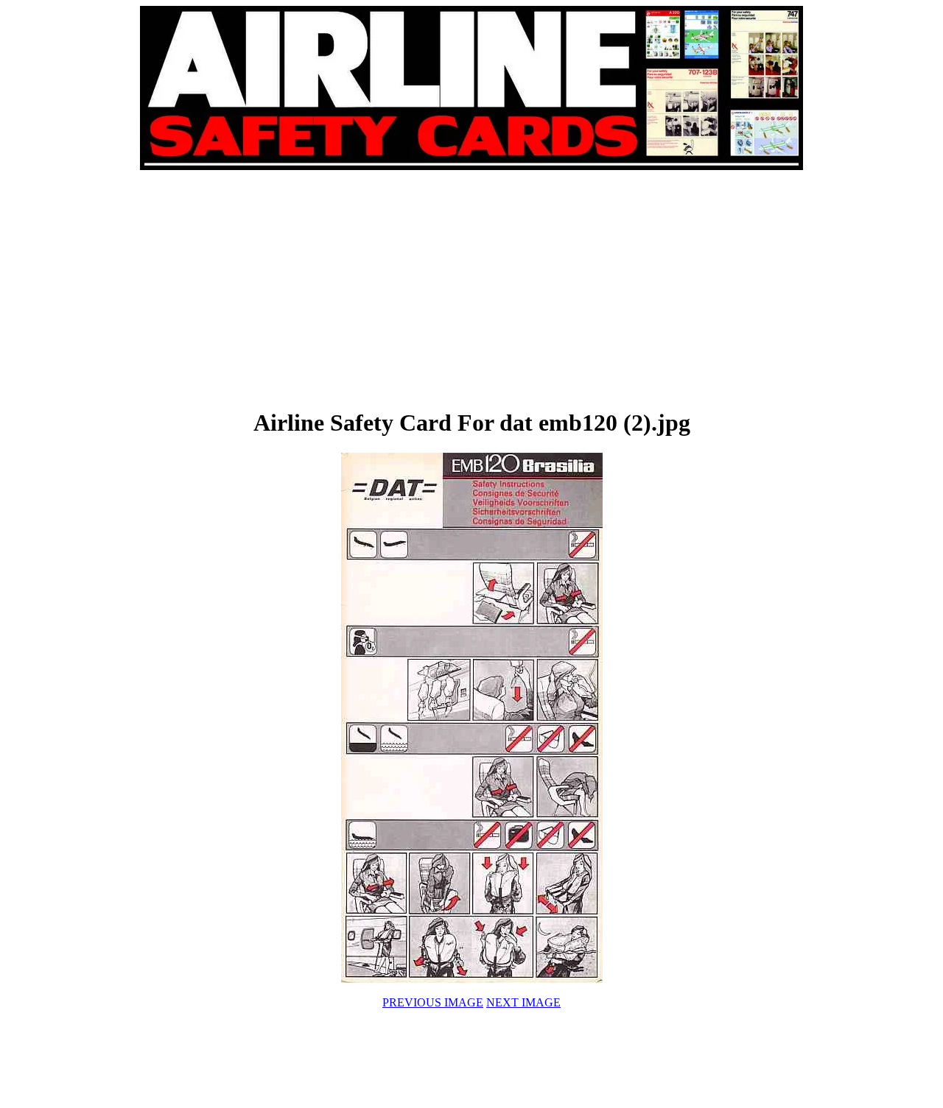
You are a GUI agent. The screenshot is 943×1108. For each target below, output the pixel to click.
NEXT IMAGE (523, 1002)
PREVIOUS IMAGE (432, 1002)
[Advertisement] (306, 289)
